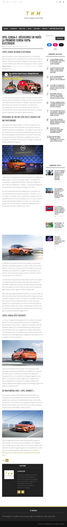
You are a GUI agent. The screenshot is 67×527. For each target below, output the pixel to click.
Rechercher (49, 35)
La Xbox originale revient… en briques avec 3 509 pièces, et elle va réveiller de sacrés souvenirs (57, 61)
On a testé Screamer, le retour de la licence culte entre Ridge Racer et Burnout (59, 240)
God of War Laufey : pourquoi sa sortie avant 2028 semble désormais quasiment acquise (56, 130)
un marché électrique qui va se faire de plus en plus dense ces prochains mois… (21, 452)
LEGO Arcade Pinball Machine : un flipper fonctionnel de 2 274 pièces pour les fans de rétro (57, 139)
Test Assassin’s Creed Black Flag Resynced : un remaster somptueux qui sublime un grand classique (57, 113)
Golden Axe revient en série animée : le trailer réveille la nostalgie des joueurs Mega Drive (57, 70)
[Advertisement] (22, 221)
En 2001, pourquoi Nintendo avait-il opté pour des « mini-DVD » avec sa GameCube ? (57, 79)
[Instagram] (60, 2)
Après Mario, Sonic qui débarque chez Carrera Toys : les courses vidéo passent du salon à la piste (57, 96)
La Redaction (7, 46)
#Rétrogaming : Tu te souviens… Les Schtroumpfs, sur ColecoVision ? (59, 225)
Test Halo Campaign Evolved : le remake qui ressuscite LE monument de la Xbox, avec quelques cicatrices (57, 104)
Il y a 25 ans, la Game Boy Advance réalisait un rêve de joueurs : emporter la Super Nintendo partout (57, 121)
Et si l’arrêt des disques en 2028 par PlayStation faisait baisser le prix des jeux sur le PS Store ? (57, 87)
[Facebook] (57, 2)
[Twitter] (63, 2)
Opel (7, 460)
